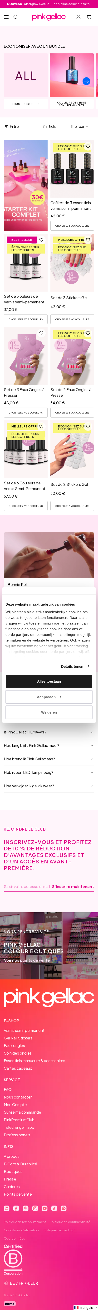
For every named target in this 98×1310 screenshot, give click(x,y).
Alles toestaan (49, 681)
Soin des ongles (18, 1053)
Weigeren (49, 712)
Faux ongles (14, 1045)
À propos (12, 1156)
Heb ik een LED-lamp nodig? (28, 772)
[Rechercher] (15, 17)
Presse (10, 1178)
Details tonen (72, 666)
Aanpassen (46, 697)
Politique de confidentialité (70, 1222)
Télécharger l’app (19, 1127)
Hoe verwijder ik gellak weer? (29, 785)
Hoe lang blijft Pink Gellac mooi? (31, 745)
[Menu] (6, 17)
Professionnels (17, 1134)
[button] (79, 126)
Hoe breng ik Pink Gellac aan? (29, 758)
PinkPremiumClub (19, 1119)
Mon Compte (15, 1104)
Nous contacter (18, 1097)
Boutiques (13, 1171)
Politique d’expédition (59, 1230)
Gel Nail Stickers (18, 1037)
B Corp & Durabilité (20, 1163)
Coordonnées (14, 1238)
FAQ (8, 1089)
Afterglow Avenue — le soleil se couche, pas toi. (49, 4)
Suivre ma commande (22, 1112)
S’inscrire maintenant (73, 886)
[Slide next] (86, 81)
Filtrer (15, 126)
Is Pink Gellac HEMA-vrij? (25, 731)
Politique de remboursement (25, 1222)
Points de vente (18, 1194)
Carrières (12, 1186)
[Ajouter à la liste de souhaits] (88, 146)
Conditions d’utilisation (21, 1230)
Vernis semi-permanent (24, 1030)
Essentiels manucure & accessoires (34, 1060)
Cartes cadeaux (18, 1068)
